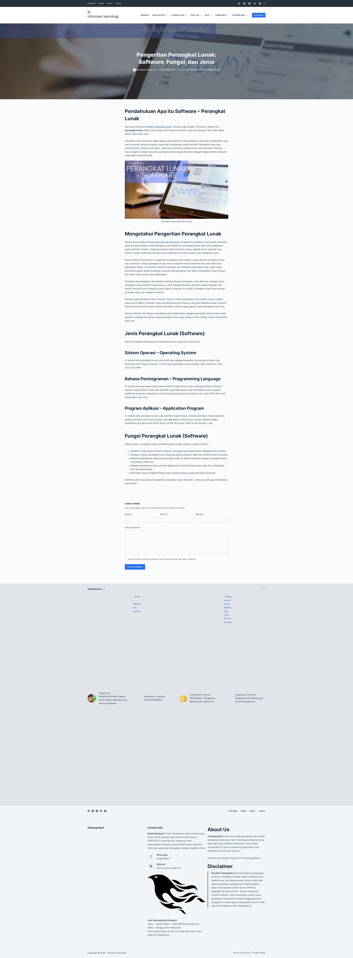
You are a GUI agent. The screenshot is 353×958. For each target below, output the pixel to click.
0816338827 (163, 858)
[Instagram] (249, 3)
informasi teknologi (103, 16)
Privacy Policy (258, 952)
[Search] (264, 3)
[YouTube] (260, 3)
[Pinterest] (255, 3)
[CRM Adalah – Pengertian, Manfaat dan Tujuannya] (183, 698)
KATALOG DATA (158, 15)
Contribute (258, 15)
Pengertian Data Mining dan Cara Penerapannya (249, 700)
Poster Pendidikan (153, 700)
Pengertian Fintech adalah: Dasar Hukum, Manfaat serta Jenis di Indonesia (113, 700)
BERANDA (145, 15)
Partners (91, 3)
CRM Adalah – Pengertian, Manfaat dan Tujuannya (203, 700)
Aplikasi (203, 70)
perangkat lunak (163, 126)
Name (128, 514)
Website (199, 514)
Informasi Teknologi (188, 70)
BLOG (207, 15)
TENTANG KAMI (238, 15)
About (109, 3)
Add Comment (132, 527)
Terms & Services (241, 952)
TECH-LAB (194, 15)
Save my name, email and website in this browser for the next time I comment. (162, 559)
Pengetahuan (214, 70)
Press (101, 3)
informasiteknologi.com (169, 868)
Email (163, 514)
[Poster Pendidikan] (137, 698)
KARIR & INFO (221, 15)
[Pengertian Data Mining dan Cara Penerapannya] (228, 698)
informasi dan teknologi (167, 242)
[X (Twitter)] (244, 3)
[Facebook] (239, 3)
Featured (161, 696)
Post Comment (135, 567)
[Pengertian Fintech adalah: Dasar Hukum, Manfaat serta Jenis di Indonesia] (92, 698)
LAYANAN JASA (177, 15)
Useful (119, 3)
